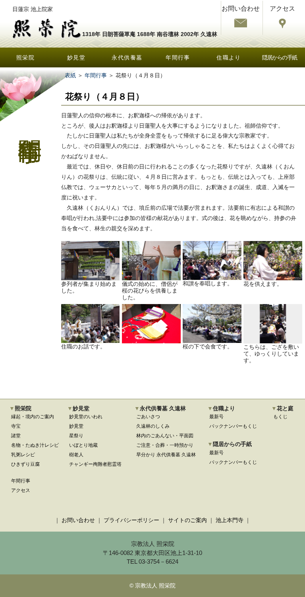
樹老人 (76, 454)
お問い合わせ (78, 520)
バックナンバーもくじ (233, 426)
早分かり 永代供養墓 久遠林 (166, 454)
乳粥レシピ (23, 454)
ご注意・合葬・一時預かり (164, 445)
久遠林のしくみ (153, 426)
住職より (228, 57)
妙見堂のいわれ (85, 416)
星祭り (76, 435)
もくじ (280, 416)
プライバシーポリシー (131, 520)
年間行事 (178, 57)
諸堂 (16, 435)
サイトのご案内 (187, 520)
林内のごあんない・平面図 (164, 435)
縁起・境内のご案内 (32, 416)
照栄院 (25, 57)
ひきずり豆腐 (25, 464)
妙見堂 (76, 57)
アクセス (20, 490)
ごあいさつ (148, 416)
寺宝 (16, 426)
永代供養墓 (127, 57)
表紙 (70, 75)
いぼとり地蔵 (83, 445)
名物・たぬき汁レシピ (35, 445)
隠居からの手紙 (279, 57)
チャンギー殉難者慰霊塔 (95, 464)
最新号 (216, 416)
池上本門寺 (229, 520)
